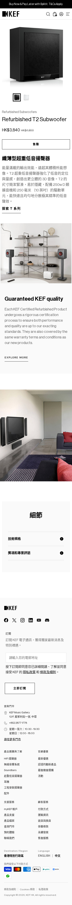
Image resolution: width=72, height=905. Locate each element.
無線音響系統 (12, 764)
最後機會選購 (46, 770)
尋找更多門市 (12, 739)
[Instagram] (22, 620)
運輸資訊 (43, 815)
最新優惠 (43, 758)
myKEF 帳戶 (11, 809)
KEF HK (30, 895)
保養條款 (43, 826)
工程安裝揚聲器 (13, 787)
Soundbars (10, 770)
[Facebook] (6, 620)
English (44, 855)
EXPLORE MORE (16, 357)
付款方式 (43, 809)
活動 (40, 776)
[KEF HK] (11, 14)
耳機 (6, 781)
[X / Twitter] (14, 620)
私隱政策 (43, 889)
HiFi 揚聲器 (10, 758)
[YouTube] (39, 620)
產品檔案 (9, 820)
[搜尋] (48, 14)
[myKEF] (61, 14)
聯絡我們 (9, 838)
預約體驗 (9, 832)
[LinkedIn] (31, 620)
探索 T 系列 (11, 208)
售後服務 (43, 838)
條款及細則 (10, 889)
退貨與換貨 (44, 820)
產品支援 (9, 815)
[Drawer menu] (68, 14)
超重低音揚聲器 (13, 776)
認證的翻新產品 (47, 764)
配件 (6, 793)
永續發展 (43, 832)
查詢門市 (9, 826)
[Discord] (47, 620)
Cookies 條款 (27, 889)
